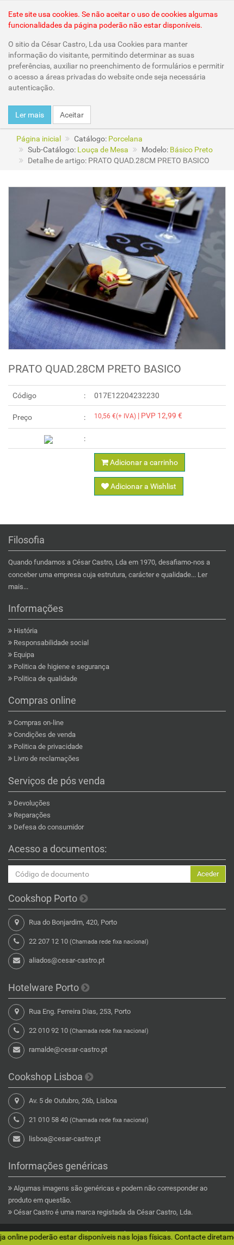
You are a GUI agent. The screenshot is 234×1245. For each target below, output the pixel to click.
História (26, 631)
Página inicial (38, 138)
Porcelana (125, 138)
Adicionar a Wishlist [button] (142, 486)
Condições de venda (45, 734)
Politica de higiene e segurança (61, 666)
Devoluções (32, 803)
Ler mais (29, 114)
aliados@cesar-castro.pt (66, 960)
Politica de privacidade (48, 746)
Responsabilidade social (51, 643)
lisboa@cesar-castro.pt (65, 1139)
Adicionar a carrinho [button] (143, 462)
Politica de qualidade (45, 678)
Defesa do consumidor (49, 827)
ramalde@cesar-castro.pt (68, 1049)
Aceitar (72, 114)
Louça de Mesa (102, 149)
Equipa (24, 655)
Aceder (208, 874)
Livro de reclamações (46, 758)
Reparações (32, 815)
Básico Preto (191, 149)
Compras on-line (39, 722)
